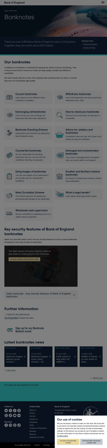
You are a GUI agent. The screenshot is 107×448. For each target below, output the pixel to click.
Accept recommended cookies (68, 442)
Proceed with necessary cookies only (91, 442)
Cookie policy (62, 436)
